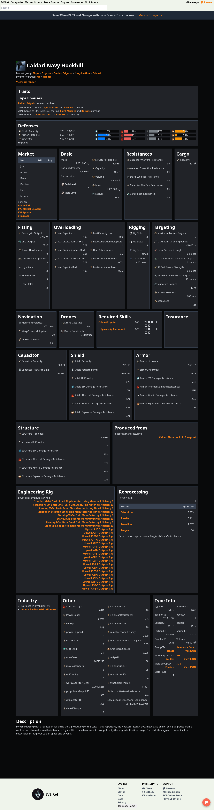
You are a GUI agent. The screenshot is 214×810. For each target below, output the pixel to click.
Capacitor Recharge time (35, 369)
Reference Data (185, 647)
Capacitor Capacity (32, 361)
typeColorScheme (120, 682)
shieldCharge (73, 708)
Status (121, 792)
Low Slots (27, 284)
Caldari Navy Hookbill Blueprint (177, 437)
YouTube (150, 795)
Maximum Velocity (32, 322)
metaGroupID (118, 674)
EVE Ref (5, 2)
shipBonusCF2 (118, 623)
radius (98, 193)
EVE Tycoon (24, 212)
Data (120, 799)
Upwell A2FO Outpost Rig (98, 574)
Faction (169, 667)
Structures (77, 2)
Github (149, 792)
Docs (120, 795)
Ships (36, 73)
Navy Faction (82, 73)
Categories (17, 2)
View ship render (26, 82)
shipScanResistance (121, 615)
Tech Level (70, 184)
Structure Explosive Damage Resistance (43, 476)
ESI (178, 655)
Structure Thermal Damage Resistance (43, 459)
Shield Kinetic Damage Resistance (93, 403)
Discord (149, 788)
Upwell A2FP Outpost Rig (98, 532)
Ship (37, 76)
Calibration (139, 258)
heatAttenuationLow (104, 267)
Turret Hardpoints (32, 250)
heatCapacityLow (102, 233)
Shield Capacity (83, 361)
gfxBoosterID (73, 700)
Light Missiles (51, 107)
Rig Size (137, 250)
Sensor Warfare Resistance (125, 691)
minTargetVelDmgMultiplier (125, 640)
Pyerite (125, 518)
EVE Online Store (172, 795)
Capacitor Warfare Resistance (146, 159)
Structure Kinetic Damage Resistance (42, 467)
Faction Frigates (62, 73)
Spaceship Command (113, 329)
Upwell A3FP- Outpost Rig (98, 546)
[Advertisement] (107, 40)
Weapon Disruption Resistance (147, 168)
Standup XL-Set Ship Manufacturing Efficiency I (85, 515)
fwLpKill (114, 657)
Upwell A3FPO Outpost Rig (97, 539)
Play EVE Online (172, 799)
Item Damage (73, 606)
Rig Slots (137, 233)
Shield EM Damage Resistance (91, 386)
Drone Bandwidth (74, 331)
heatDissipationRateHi (70, 241)
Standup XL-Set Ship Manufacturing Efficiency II (85, 518)
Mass (98, 185)
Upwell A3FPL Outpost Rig (98, 557)
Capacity (100, 168)
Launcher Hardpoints (33, 258)
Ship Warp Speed (119, 649)
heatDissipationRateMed (71, 250)
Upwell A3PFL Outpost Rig (98, 581)
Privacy (122, 802)
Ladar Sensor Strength (170, 250)
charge (70, 623)
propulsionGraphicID (78, 691)
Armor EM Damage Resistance (156, 378)
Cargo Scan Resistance (142, 193)
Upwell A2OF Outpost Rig (98, 567)
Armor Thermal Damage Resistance (159, 386)
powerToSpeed (74, 632)
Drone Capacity (72, 322)
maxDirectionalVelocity (123, 632)
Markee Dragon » (150, 15)
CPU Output (28, 241)
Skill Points (91, 2)
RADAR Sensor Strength (171, 267)
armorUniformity (149, 369)
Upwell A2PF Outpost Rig (98, 543)
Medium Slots (29, 275)
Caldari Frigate (26, 103)
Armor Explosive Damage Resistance (160, 403)
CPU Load (71, 649)
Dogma (65, 2)
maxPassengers (75, 666)
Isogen (125, 530)
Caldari (96, 73)
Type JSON (190, 650)
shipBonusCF (117, 606)
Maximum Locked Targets (172, 233)
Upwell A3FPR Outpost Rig (97, 588)
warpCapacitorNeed (77, 682)
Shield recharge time (86, 369)
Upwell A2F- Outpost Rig (99, 550)
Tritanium (127, 512)
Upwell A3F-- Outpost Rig (98, 578)
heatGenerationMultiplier (107, 241)
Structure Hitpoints (106, 159)
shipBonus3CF (118, 666)
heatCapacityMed (67, 267)
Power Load (72, 615)
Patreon (208, 2)
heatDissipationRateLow (71, 258)
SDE (178, 663)
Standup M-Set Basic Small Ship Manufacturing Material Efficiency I (73, 501)
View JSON (190, 659)
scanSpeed (163, 301)
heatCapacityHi (66, 233)
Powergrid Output (32, 233)
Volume (99, 176)
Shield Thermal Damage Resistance (94, 395)
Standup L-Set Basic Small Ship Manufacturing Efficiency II (79, 525)
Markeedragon (171, 792)
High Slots (27, 267)
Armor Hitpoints (149, 361)
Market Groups (33, 2)
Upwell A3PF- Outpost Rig (98, 553)
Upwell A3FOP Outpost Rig (97, 571)
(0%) (71, 138)
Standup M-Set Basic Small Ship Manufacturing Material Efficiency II (73, 504)
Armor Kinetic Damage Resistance (158, 395)
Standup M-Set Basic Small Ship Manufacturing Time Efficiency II (75, 511)
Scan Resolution (166, 292)
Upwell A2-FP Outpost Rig (98, 560)
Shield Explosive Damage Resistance (94, 412)
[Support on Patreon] (206, 802)
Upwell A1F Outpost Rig (99, 529)
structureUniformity (33, 442)
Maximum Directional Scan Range (128, 700)
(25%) (72, 131)
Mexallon (126, 524)
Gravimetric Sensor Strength (173, 275)
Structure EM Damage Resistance (40, 450)
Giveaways (192, 2)
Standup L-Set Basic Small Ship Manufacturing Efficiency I (79, 522)
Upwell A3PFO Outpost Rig (97, 536)
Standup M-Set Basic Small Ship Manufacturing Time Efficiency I (75, 508)
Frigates (46, 73)
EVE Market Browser (29, 209)
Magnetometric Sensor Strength (175, 258)
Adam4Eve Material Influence (38, 609)
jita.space (23, 216)
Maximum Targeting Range (172, 241)
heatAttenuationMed (104, 258)
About (121, 788)
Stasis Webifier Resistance (144, 176)
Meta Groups (51, 2)
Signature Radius (167, 284)
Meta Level (70, 192)
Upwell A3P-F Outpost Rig (98, 585)
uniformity (72, 674)
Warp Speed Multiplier (34, 331)
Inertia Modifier (30, 339)
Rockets (68, 107)
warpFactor (72, 640)
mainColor (72, 657)
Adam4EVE (24, 205)
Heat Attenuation (102, 250)
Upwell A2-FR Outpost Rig (98, 564)
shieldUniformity (84, 378)
